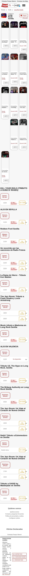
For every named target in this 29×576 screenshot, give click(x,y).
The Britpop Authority (17, 107)
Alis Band (5, 41)
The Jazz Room (24, 107)
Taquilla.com (4, 4)
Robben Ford (5, 107)
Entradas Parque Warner (9, 1)
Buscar (15, 5)
